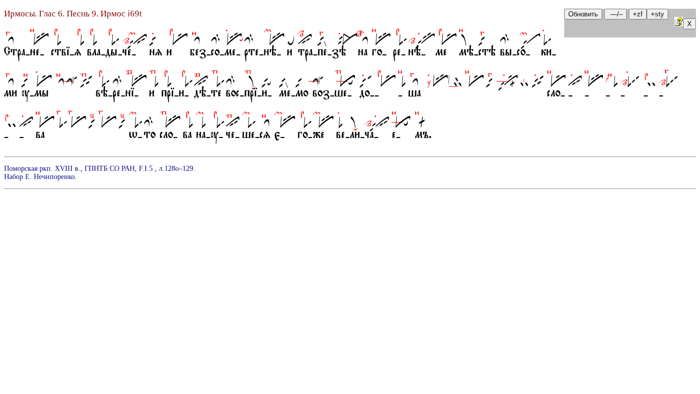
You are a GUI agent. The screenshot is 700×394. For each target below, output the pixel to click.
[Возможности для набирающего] (678, 23)
